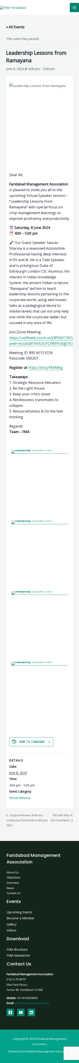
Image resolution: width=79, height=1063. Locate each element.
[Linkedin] (31, 1012)
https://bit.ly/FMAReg (45, 367)
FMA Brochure (17, 949)
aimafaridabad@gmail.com (32, 1003)
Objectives (13, 877)
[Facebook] (10, 1012)
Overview (13, 883)
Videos (11, 930)
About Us (13, 872)
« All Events (15, 27)
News (10, 888)
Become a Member (21, 918)
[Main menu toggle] (74, 7)
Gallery (11, 924)
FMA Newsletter (18, 955)
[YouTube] (21, 1012)
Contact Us (14, 893)
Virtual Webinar (20, 798)
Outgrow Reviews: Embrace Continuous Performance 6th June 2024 (27, 820)
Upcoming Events (19, 912)
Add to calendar (32, 741)
